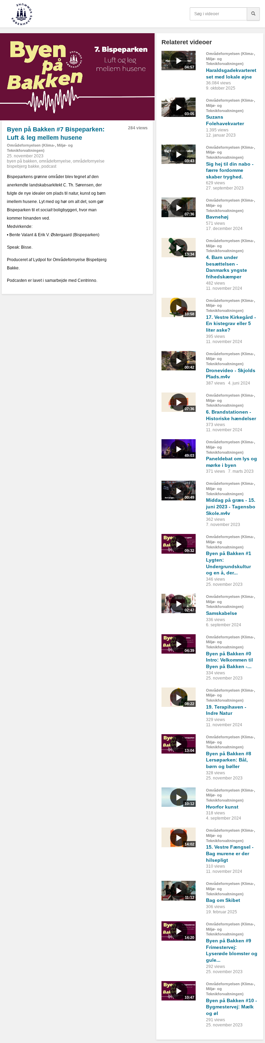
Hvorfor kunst (222, 807)
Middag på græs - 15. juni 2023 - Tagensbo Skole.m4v (230, 506)
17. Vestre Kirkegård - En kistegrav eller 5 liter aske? (231, 323)
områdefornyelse (55, 161)
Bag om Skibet (223, 900)
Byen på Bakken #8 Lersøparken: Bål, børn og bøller (228, 760)
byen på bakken (22, 161)
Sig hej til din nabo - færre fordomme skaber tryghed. (230, 170)
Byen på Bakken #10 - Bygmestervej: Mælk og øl (231, 1007)
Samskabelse (221, 613)
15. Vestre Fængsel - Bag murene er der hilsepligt (230, 853)
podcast (48, 166)
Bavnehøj (217, 217)
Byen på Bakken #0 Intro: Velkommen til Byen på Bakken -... (229, 660)
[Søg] (253, 13)
